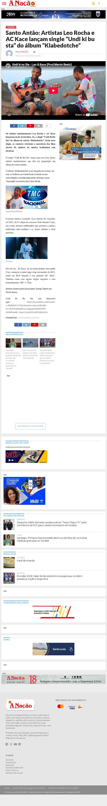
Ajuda (7, 788)
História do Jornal (14, 773)
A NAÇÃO (23, 52)
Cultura (35, 318)
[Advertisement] (30, 398)
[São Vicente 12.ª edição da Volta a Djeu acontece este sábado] (30, 346)
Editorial (10, 765)
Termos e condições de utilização (63, 788)
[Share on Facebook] (14, 125)
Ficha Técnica (12, 770)
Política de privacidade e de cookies (29, 788)
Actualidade (24, 318)
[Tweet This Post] (22, 125)
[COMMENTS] (47, 125)
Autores (10, 760)
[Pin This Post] (30, 125)
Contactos (11, 762)
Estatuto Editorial (14, 767)
